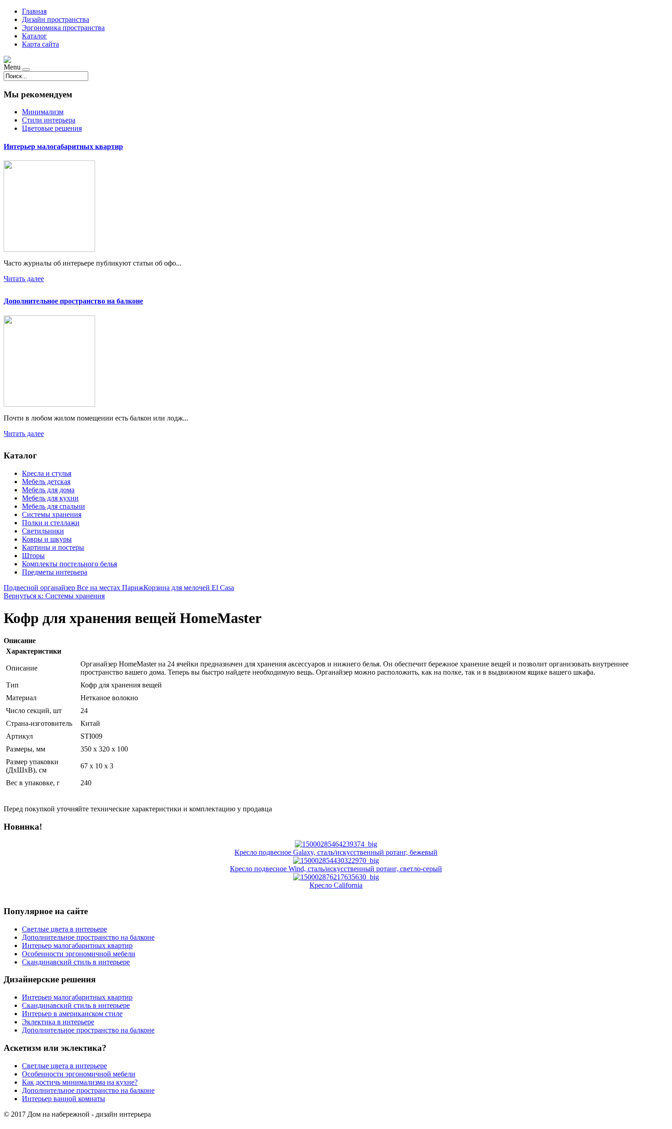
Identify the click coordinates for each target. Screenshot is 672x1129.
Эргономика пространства (63, 28)
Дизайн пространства (55, 19)
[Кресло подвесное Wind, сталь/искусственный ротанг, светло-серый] (336, 860)
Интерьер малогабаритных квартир (63, 146)
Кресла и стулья (46, 473)
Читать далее (24, 278)
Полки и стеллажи (51, 523)
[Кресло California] (336, 877)
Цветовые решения (52, 128)
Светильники (43, 531)
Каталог (34, 36)
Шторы (33, 555)
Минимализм (43, 112)
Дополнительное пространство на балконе (73, 301)
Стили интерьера (48, 120)
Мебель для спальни (53, 506)
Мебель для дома (48, 490)
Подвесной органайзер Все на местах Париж (74, 587)
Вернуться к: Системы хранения (54, 596)
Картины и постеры (53, 547)
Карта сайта (40, 44)
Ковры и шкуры (47, 539)
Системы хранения (51, 514)
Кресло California (336, 885)
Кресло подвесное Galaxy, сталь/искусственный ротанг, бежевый (336, 852)
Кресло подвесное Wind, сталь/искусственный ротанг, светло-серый (336, 869)
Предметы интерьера (54, 572)
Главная (34, 11)
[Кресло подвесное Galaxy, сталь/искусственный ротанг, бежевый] (336, 844)
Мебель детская (46, 481)
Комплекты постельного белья (69, 564)
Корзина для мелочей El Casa (189, 587)
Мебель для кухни (50, 498)
